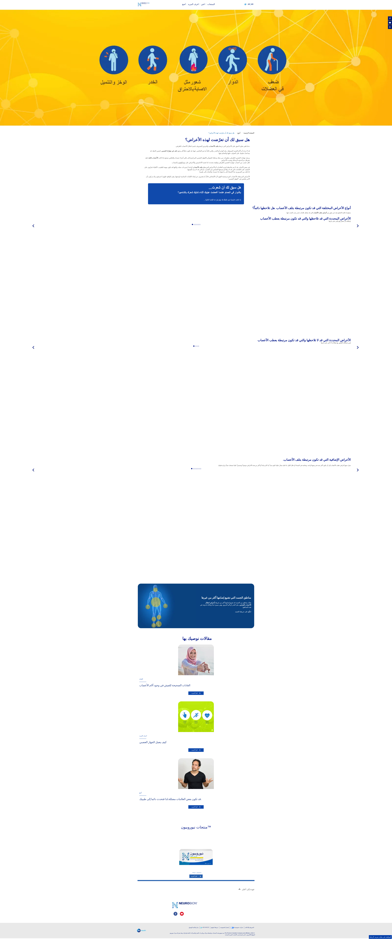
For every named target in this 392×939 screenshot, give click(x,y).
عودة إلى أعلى (248, 889)
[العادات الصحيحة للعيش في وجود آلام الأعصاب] (196, 660)
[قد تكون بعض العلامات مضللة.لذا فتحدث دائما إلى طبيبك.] (196, 773)
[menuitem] (211, 4)
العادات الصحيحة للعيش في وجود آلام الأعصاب (164, 685)
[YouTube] (390, 23)
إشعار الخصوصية (224, 927)
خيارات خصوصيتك (238, 927)
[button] (249, 4)
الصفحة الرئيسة (249, 133)
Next (357, 228)
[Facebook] (390, 18)
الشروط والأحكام (249, 927)
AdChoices (205, 927)
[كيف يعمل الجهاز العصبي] (196, 716)
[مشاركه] (390, 27)
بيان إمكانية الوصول (194, 927)
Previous (34, 228)
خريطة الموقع (214, 927)
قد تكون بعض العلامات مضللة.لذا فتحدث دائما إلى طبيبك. (170, 799)
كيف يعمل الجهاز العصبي (152, 742)
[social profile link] (175, 914)
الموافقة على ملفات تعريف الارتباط (380, 937)
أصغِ (239, 133)
